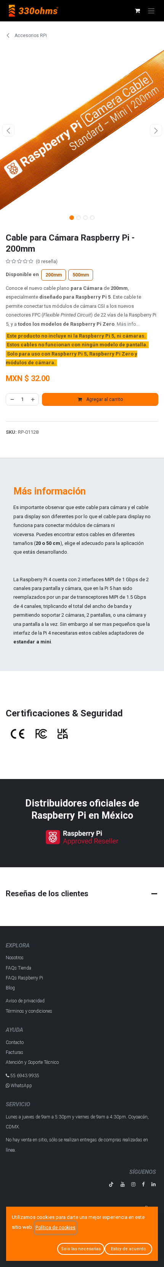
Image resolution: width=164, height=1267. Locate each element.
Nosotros (15, 957)
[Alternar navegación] (151, 10)
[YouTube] (122, 1184)
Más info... (128, 324)
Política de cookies (55, 1227)
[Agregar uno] (33, 399)
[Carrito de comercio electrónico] (137, 11)
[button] (8, 130)
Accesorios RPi (30, 35)
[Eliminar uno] (12, 399)
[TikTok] (111, 1184)
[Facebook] (143, 1184)
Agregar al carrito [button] (104, 399)
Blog (10, 988)
